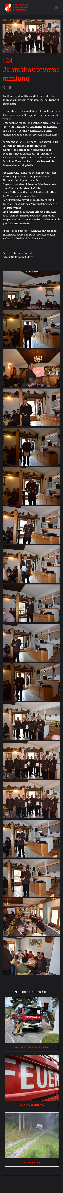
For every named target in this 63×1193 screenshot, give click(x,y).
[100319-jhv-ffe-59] (31, 917)
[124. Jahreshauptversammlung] (31, 36)
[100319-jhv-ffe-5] (31, 290)
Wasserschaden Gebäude (32, 1047)
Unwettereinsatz (32, 1104)
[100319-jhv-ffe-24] (31, 603)
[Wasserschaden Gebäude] (32, 1020)
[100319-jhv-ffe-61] (31, 956)
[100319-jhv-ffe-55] (31, 878)
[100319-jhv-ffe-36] (31, 721)
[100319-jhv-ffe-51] (31, 799)
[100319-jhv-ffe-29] (31, 682)
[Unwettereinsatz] (32, 1078)
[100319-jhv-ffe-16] (31, 486)
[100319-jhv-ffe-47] (31, 760)
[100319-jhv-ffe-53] (31, 839)
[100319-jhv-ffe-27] (31, 643)
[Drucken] (12, 87)
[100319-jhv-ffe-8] (31, 329)
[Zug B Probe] (32, 1135)
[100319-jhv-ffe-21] (31, 564)
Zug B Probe (32, 1162)
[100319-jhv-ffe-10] (31, 368)
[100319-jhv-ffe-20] (31, 525)
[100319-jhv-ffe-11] (31, 407)
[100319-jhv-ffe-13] (31, 447)
